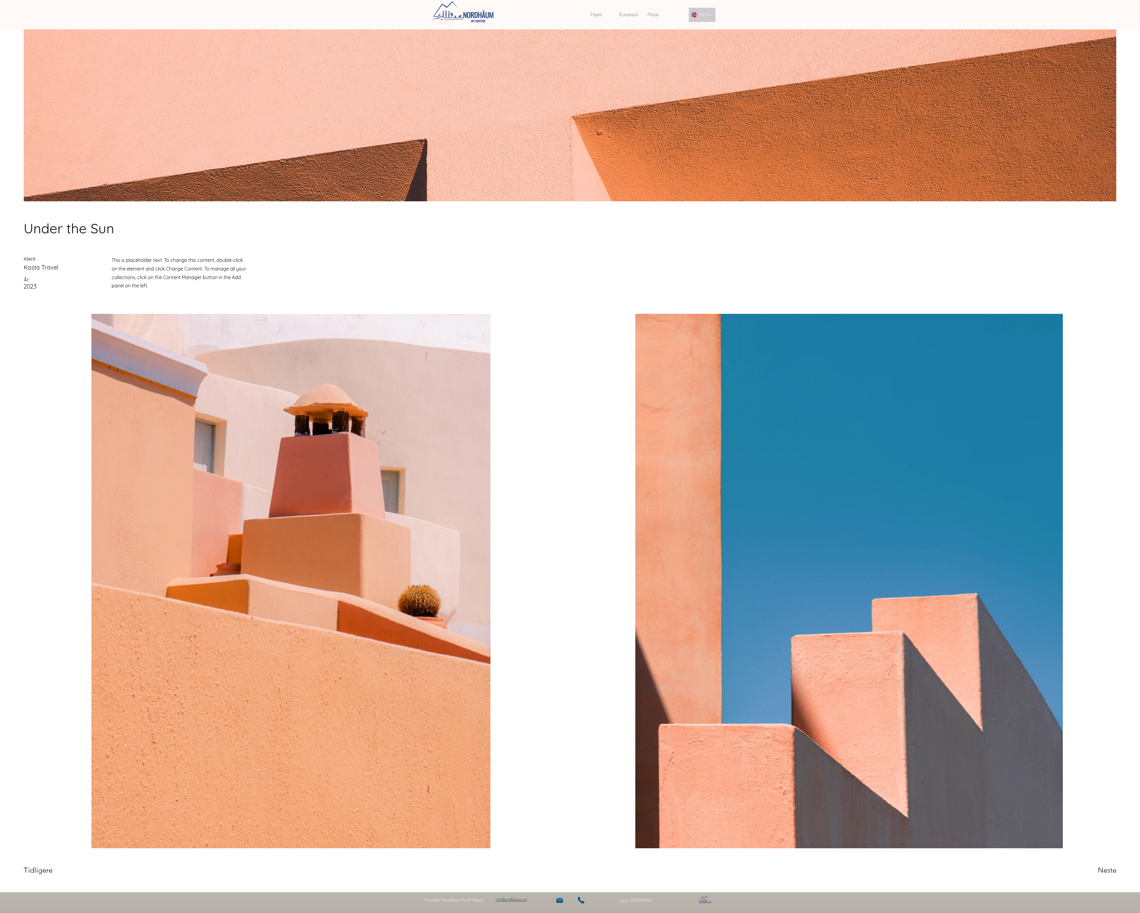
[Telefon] (581, 900)
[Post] (560, 900)
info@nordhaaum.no (511, 899)
